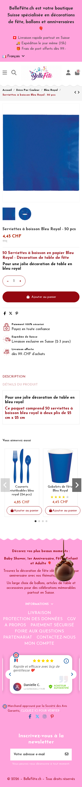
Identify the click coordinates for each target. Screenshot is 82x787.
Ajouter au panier (43, 297)
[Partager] (5, 314)
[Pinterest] (16, 314)
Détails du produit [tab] (20, 384)
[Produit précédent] (75, 92)
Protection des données (33, 619)
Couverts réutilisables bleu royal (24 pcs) (22, 490)
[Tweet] (10, 314)
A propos (15, 625)
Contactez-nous (56, 638)
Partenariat (17, 638)
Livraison (39, 613)
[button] (35, 521)
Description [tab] (14, 376)
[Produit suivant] (78, 92)
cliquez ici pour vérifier (40, 711)
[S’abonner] (67, 755)
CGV (71, 619)
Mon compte (39, 644)
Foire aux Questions (39, 631)
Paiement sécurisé (52, 625)
